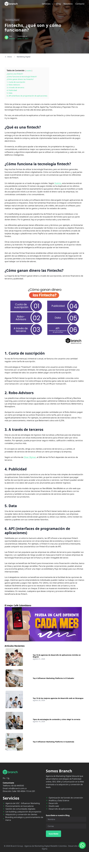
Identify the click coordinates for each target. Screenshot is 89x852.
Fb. (4, 778)
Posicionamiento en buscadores (20, 806)
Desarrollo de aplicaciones (60, 809)
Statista (58, 183)
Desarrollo (53, 803)
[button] (82, 845)
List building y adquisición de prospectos (23, 811)
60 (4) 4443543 (17, 785)
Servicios (46, 3)
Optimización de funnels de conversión (66, 797)
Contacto (79, 3)
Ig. (8, 778)
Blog (58, 3)
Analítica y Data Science (59, 800)
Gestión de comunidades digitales (20, 809)
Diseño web (54, 806)
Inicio (9, 57)
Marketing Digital (12, 20)
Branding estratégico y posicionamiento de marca (24, 818)
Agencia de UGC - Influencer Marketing (23, 803)
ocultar (28, 71)
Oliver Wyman (30, 457)
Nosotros (68, 3)
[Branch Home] (11, 4)
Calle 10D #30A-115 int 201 (23, 791)
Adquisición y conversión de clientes (21, 814)
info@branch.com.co (17, 788)
